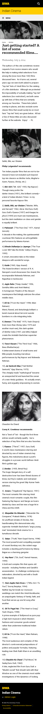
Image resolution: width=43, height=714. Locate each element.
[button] (38, 3)
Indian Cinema (11, 10)
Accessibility (7, 708)
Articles (11, 42)
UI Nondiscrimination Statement (22, 705)
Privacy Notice (6, 705)
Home (4, 42)
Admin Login (10, 697)
